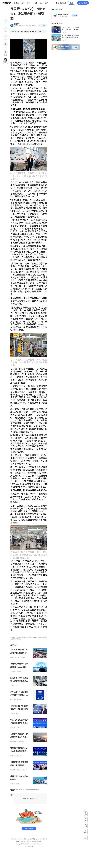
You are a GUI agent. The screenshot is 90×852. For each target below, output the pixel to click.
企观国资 (12, 685)
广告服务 (42, 839)
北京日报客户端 (14, 657)
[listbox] (28, 714)
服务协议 (26, 839)
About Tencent (19, 839)
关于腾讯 (13, 839)
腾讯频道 (34, 841)
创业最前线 (13, 741)
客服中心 (39, 841)
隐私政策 (32, 839)
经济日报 (12, 713)
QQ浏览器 (28, 841)
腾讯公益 (23, 841)
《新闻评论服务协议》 (34, 789)
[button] (74, 15)
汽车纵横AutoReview (16, 769)
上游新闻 (12, 671)
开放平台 (37, 839)
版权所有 (31, 846)
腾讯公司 (27, 846)
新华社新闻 (13, 699)
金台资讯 (12, 727)
